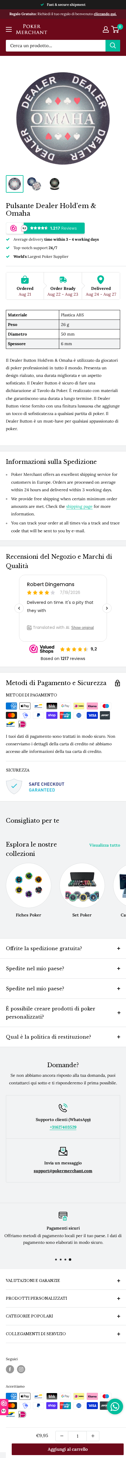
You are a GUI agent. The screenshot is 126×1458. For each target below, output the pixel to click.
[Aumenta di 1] (93, 1436)
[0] (115, 29)
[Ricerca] (112, 46)
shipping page (79, 506)
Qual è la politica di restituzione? (48, 1037)
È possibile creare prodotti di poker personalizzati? (50, 1013)
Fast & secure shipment (66, 4)
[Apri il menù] (9, 29)
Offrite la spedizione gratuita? (44, 948)
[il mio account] (106, 29)
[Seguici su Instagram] (21, 1369)
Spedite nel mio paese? (35, 968)
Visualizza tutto (104, 845)
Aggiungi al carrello (68, 1449)
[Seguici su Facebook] (10, 1369)
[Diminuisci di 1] (62, 1436)
